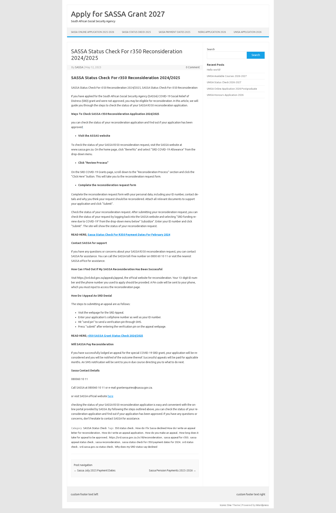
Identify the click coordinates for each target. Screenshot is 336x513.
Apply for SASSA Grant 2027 (118, 14)
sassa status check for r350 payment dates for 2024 (151, 442)
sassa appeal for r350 (176, 437)
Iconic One (226, 505)
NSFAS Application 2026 (212, 32)
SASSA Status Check (95, 428)
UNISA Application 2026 (248, 32)
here (110, 396)
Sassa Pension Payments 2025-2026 (172, 470)
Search (211, 49)
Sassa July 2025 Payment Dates (95, 470)
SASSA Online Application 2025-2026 (92, 32)
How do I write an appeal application (122, 432)
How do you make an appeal (161, 432)
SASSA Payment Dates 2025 (174, 32)
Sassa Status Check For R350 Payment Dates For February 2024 (129, 234)
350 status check (124, 428)
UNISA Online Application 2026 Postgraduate (232, 88)
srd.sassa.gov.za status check (96, 446)
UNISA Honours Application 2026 (225, 95)
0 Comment (193, 67)
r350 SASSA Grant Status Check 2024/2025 (115, 335)
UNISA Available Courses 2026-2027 (227, 76)
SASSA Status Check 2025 (136, 32)
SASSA (79, 67)
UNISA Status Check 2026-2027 (224, 82)
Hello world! (213, 69)
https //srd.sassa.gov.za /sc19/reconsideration (135, 437)
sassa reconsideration (107, 442)
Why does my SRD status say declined (136, 446)
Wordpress (262, 505)
